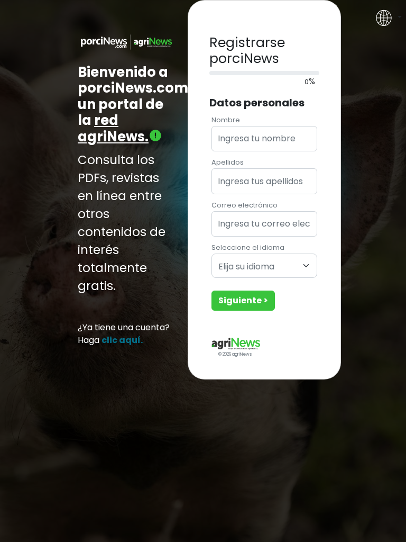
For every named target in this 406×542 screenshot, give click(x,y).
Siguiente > (243, 300)
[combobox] (264, 266)
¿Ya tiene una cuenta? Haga (124, 333)
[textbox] (258, 267)
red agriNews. (113, 128)
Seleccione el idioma (247, 247)
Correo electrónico (244, 205)
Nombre (225, 119)
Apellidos (227, 162)
